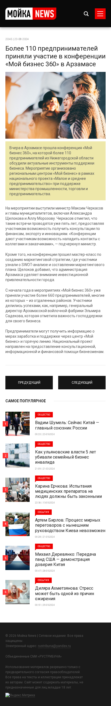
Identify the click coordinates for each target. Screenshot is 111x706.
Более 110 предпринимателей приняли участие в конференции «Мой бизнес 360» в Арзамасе (55, 56)
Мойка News (30, 14)
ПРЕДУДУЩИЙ (29, 380)
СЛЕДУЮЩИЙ (82, 380)
